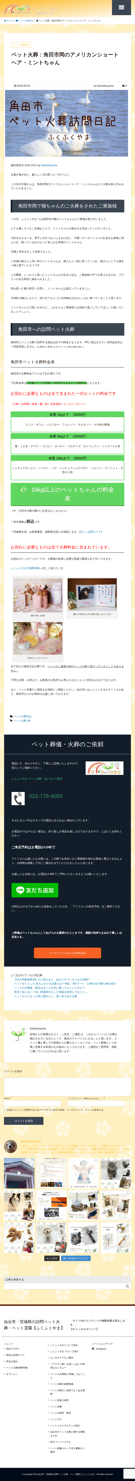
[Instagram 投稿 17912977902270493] (51, 1237)
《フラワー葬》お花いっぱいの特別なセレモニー (67, 1366)
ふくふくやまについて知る (64, 1345)
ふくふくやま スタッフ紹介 (64, 1351)
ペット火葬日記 (22, 716)
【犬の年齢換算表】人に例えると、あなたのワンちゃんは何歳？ (52, 979)
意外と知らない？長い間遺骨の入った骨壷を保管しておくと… (51, 992)
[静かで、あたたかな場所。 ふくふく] (19, 1173)
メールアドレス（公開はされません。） (85, 1098)
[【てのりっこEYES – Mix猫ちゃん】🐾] (116, 1173)
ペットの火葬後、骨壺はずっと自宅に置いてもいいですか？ (49, 987)
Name (6, 1098)
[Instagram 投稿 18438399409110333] (19, 1237)
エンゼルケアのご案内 (61, 1357)
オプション (12, 1374)
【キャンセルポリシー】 (84, 1329)
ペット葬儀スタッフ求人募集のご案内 (67, 1450)
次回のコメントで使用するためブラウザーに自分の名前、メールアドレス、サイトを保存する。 (56, 1110)
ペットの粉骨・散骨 (60, 1413)
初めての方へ (13, 1348)
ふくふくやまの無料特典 (25, 568)
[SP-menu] (121, 7)
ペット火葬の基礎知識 (61, 1384)
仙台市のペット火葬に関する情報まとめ (67, 1433)
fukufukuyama (49, 165)
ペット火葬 (19, 720)
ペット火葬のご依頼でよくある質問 (67, 1392)
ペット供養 (56, 1406)
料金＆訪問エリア (15, 1355)
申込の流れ (12, 1361)
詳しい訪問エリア (90, 531)
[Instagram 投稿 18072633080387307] (83, 1205)
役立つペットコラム (60, 1442)
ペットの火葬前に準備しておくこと (67, 1376)
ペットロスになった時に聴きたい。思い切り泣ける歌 (45, 996)
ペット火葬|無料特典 (17, 1367)
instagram (101, 1348)
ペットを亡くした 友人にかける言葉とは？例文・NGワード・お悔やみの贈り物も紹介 (65, 983)
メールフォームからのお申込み (67, 953)
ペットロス (56, 1419)
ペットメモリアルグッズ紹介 (65, 1425)
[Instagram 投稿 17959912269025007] (116, 1205)
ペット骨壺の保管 (59, 1400)
